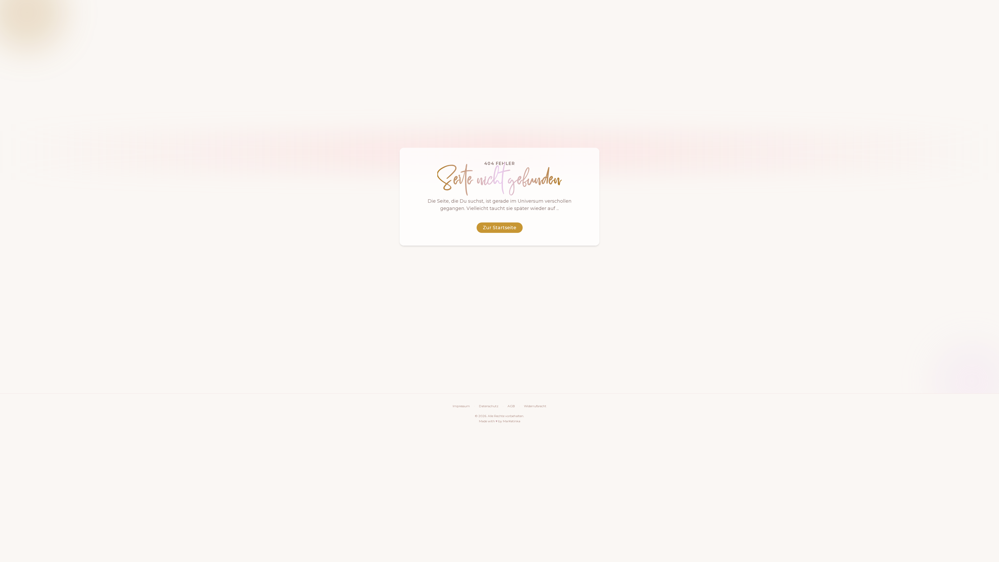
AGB (511, 406)
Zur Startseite (499, 228)
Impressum (461, 406)
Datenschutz (488, 406)
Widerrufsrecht (535, 406)
